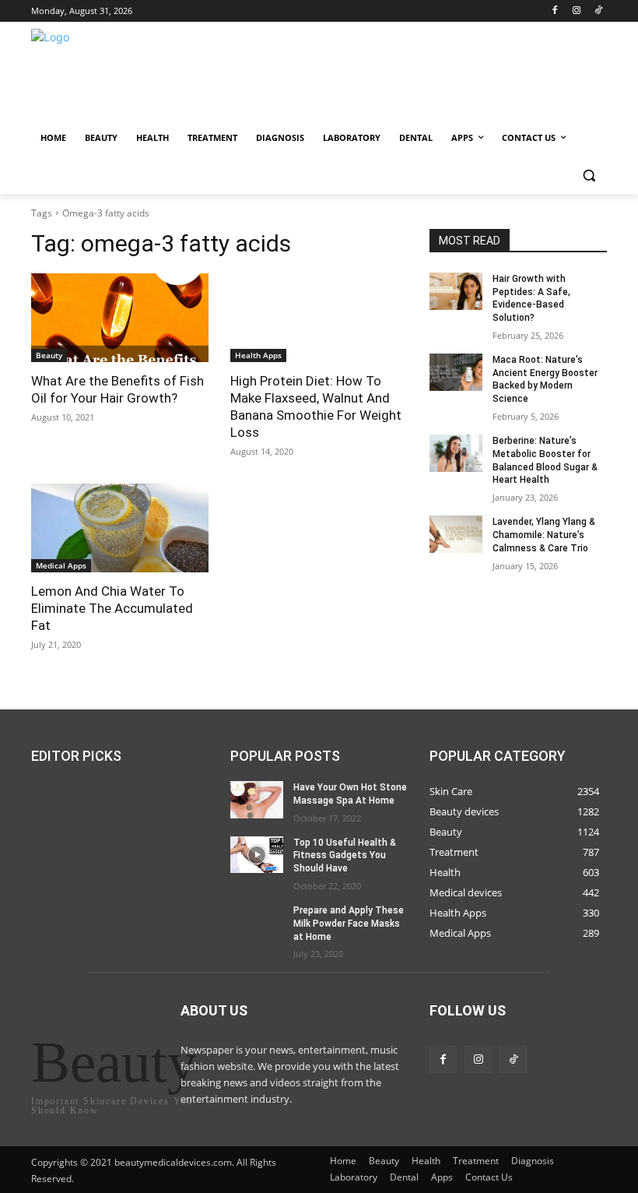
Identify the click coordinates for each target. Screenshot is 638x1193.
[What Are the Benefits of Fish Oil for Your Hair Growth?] (120, 317)
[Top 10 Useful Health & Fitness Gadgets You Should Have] (256, 854)
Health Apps (258, 355)
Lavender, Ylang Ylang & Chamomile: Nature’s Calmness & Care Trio (544, 535)
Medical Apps (61, 565)
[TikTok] (598, 11)
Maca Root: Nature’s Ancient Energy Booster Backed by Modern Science (545, 379)
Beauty (49, 355)
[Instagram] (576, 11)
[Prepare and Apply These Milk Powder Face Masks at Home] (256, 922)
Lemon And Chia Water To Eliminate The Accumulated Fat (112, 608)
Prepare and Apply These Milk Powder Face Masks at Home (348, 923)
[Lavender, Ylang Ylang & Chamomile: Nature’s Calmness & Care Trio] (455, 534)
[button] (588, 175)
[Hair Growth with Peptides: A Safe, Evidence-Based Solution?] (455, 291)
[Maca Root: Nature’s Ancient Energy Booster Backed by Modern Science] (455, 372)
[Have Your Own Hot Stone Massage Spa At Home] (256, 799)
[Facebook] (555, 11)
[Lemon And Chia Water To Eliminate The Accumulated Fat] (120, 528)
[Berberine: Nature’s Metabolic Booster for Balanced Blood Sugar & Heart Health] (455, 453)
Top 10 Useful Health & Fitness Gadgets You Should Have (344, 855)
